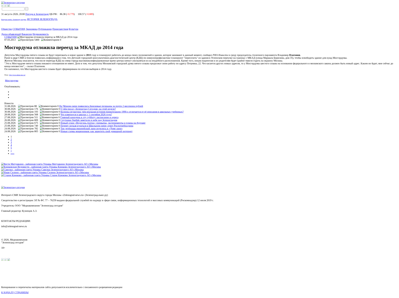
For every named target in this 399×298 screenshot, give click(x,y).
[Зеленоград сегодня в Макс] (10, 5)
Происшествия (60, 29)
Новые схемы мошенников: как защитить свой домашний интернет (96, 131)
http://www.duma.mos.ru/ (17, 75)
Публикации (45, 29)
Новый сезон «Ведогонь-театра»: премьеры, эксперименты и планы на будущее (102, 123)
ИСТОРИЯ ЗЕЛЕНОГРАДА (42, 19)
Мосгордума (11, 80)
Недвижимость (41, 34)
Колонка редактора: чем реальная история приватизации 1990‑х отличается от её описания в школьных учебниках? (122, 111)
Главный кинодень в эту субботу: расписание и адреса (89, 117)
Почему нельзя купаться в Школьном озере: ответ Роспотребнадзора (96, 125)
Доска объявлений (11, 34)
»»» (12, 153)
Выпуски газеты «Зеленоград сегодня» (13, 19)
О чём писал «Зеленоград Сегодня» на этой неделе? (88, 109)
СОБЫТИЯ (19, 29)
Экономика (32, 29)
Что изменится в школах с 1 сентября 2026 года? (86, 114)
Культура (73, 29)
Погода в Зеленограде (37, 14)
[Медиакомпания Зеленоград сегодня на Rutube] (2, 5)
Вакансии (27, 34)
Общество (6, 29)
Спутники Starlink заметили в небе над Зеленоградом (88, 120)
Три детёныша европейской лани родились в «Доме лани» (91, 128)
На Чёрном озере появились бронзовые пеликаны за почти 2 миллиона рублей (101, 106)
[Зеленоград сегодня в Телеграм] (5, 5)
